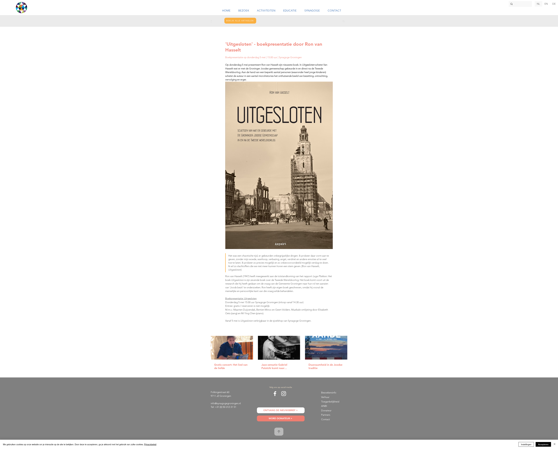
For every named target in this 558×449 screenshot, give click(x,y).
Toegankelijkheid (330, 401)
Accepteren (543, 444)
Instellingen (526, 444)
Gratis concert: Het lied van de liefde (230, 366)
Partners (325, 414)
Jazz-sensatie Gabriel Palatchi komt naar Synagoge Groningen (274, 366)
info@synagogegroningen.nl (226, 403)
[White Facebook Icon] (275, 393)
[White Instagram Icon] (283, 393)
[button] (243, 11)
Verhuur (325, 397)
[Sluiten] (554, 444)
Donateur (326, 410)
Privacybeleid (150, 444)
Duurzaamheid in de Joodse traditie (325, 366)
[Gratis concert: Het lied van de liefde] (232, 348)
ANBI (324, 405)
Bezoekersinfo (328, 392)
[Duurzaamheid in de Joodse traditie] (326, 348)
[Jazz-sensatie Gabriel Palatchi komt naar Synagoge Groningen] (279, 348)
